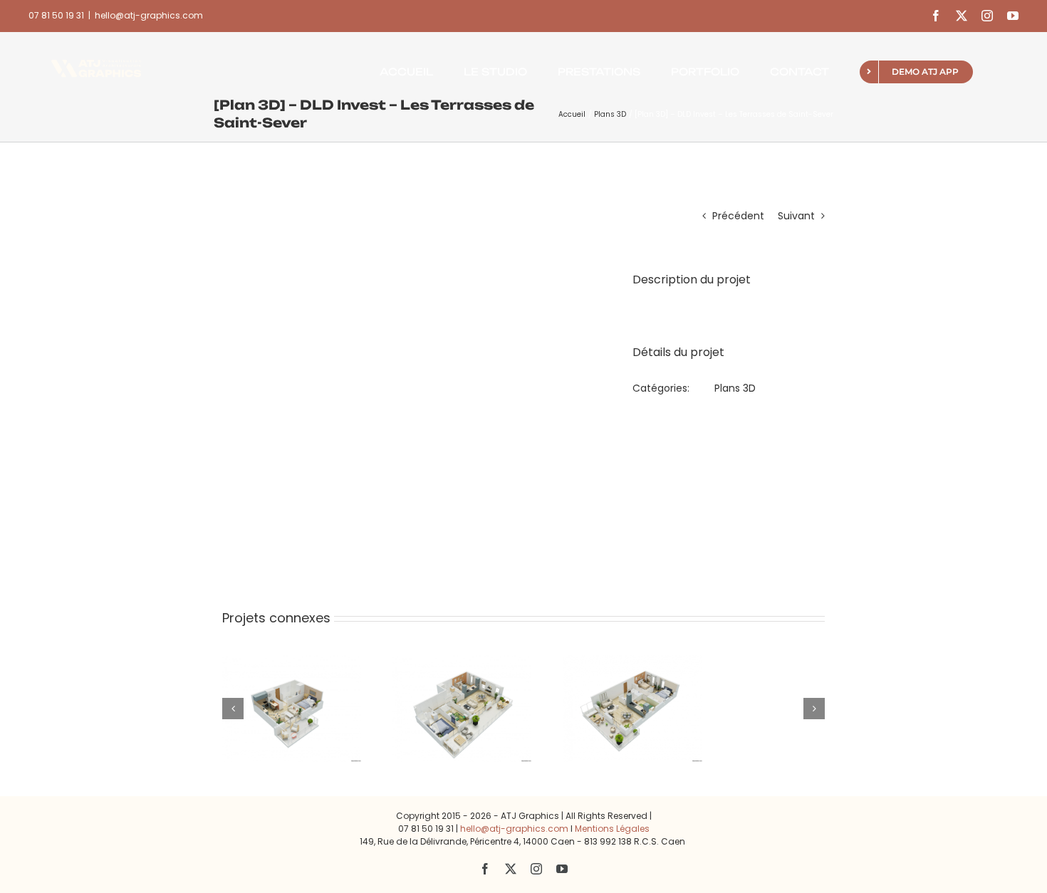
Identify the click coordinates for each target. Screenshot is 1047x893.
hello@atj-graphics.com (149, 15)
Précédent (738, 216)
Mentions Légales (612, 828)
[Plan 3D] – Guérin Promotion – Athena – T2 (271, 665)
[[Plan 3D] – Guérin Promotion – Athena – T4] (461, 708)
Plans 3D (735, 388)
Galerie (311, 665)
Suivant (796, 216)
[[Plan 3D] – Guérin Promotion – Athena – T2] (291, 708)
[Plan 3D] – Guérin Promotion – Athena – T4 (442, 665)
